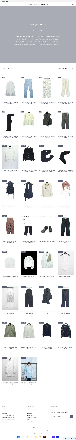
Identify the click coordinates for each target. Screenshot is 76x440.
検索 (47, 430)
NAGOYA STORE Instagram (8, 417)
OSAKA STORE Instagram (8, 415)
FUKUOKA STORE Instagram (8, 419)
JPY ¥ (40, 427)
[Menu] (3, 4)
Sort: (59, 68)
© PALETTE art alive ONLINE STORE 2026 (34, 430)
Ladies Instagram (6, 421)
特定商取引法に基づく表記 (32, 417)
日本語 (34, 427)
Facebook (4, 413)
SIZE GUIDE (29, 413)
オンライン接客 (30, 421)
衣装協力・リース (30, 419)
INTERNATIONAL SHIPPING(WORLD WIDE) (35, 411)
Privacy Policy (30, 415)
